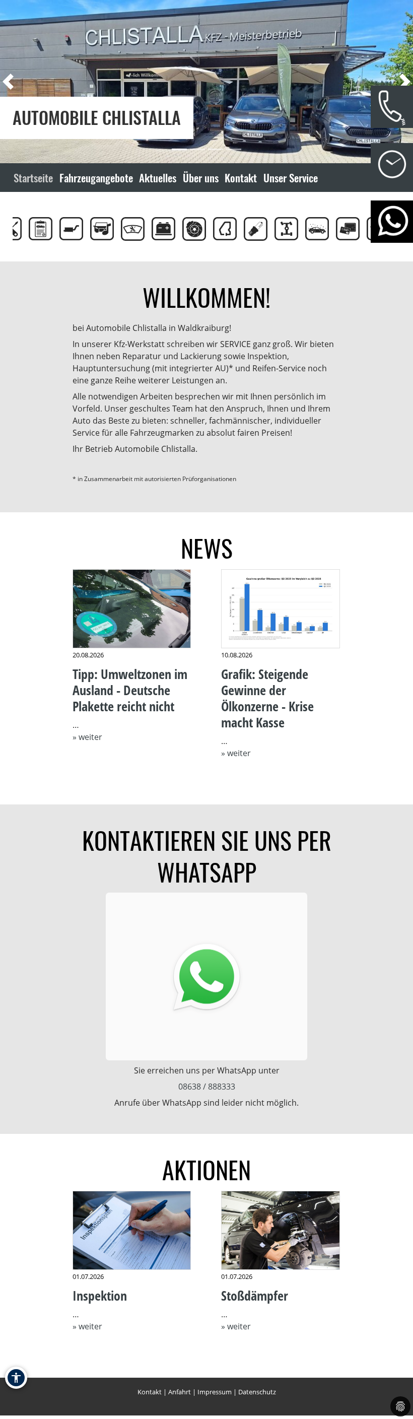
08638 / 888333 (206, 1086)
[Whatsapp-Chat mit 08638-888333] (392, 221)
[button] (25, 81)
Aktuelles (157, 177)
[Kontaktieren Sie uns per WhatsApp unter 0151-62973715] (206, 977)
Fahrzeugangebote (96, 177)
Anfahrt (179, 1391)
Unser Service (290, 177)
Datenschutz (257, 1391)
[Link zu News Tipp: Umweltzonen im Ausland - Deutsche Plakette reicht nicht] (132, 609)
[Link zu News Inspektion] (132, 1230)
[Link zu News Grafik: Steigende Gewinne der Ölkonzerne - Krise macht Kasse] (280, 609)
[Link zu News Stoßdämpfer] (280, 1230)
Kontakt (241, 177)
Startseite (33, 177)
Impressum (214, 1391)
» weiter (87, 736)
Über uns (201, 177)
